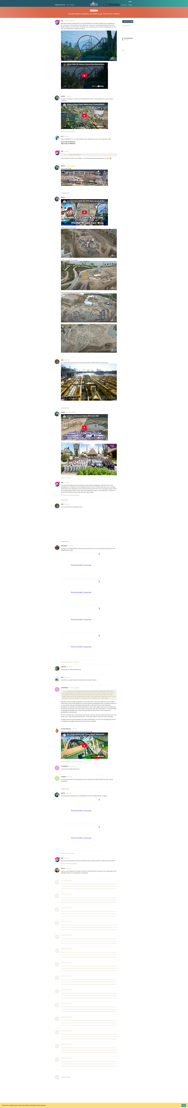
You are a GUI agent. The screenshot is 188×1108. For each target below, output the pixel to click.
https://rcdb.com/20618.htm (68, 141)
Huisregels (72, 4)
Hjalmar (65, 154)
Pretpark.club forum (60, 4)
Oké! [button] (184, 1105)
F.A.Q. (68, 4)
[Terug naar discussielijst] (2, 5)
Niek (65, 691)
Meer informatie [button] (41, 1105)
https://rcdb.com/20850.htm (68, 143)
